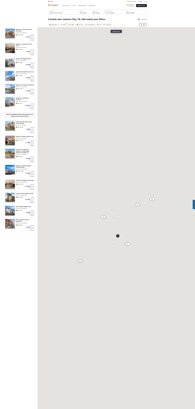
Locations (140, 1)
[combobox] (66, 5)
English (51, 1)
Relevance (53, 24)
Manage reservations (131, 1)
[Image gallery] (10, 33)
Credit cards (92, 5)
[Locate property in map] (20, 34)
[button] (127, 244)
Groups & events (82, 5)
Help (146, 1)
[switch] (138, 19)
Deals (74, 5)
